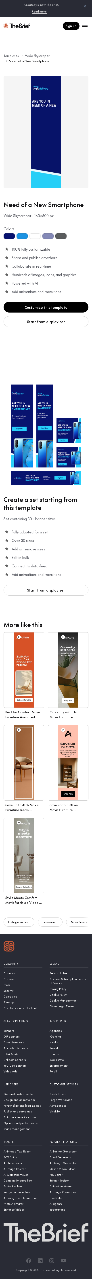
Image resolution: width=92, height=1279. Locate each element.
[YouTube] (63, 1260)
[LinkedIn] (40, 1260)
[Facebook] (28, 1260)
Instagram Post (19, 922)
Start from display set (46, 321)
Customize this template (46, 307)
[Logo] (9, 947)
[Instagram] (51, 1260)
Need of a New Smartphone (29, 61)
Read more (39, 11)
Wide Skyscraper (37, 55)
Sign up (71, 25)
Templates (11, 55)
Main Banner (80, 922)
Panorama (50, 922)
